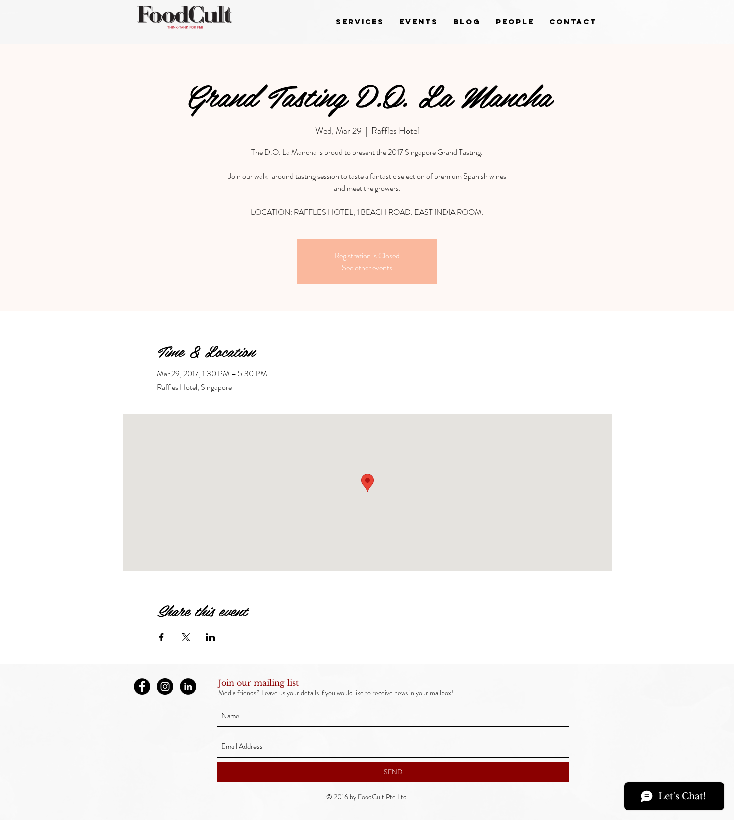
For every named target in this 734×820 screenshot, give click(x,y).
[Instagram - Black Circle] (165, 686)
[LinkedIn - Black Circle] (188, 686)
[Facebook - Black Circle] (142, 686)
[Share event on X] (186, 637)
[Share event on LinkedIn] (210, 637)
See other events (367, 267)
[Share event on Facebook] (161, 637)
